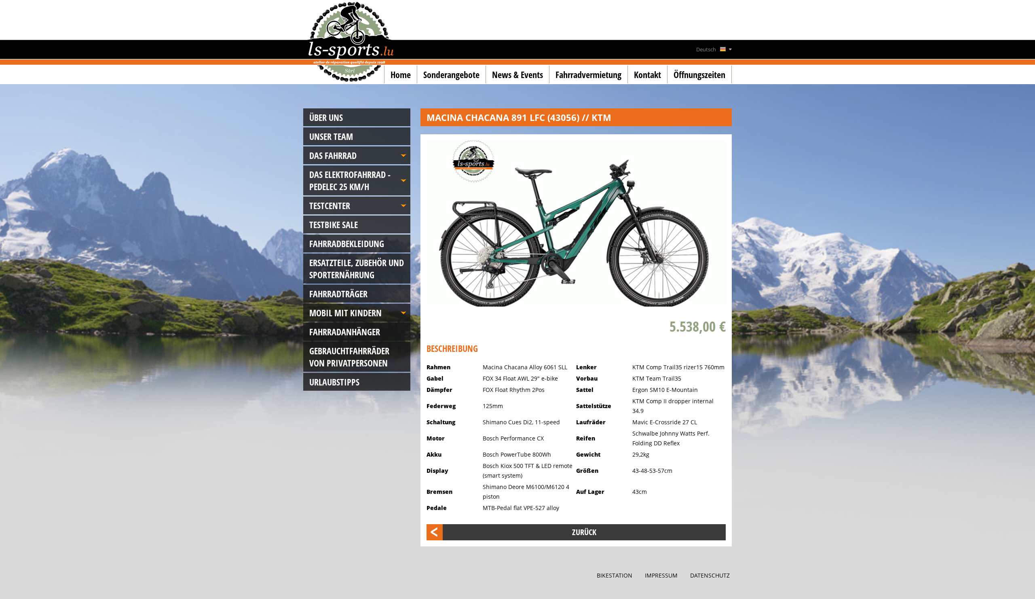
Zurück (584, 532)
